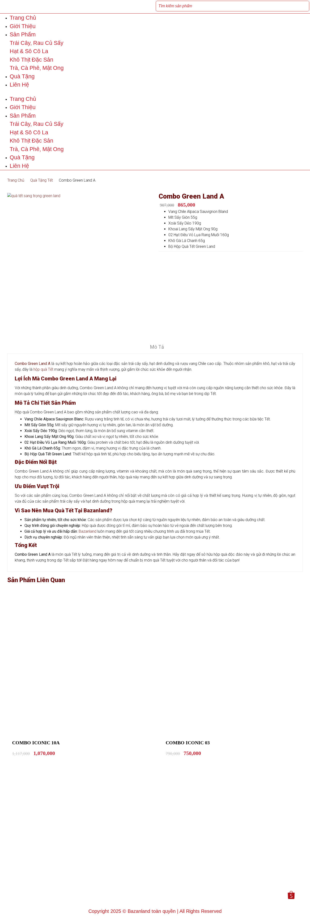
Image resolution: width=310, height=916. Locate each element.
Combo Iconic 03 (188, 742)
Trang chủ (23, 18)
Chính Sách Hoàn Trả (99, 861)
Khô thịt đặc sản (31, 59)
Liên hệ (19, 84)
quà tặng (22, 76)
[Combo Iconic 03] (237, 664)
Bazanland (87, 531)
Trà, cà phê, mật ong (37, 68)
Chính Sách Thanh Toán (101, 883)
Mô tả (157, 347)
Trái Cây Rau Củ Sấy (176, 861)
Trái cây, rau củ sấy (36, 43)
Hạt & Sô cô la (29, 51)
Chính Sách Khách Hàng (102, 869)
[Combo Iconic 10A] (83, 664)
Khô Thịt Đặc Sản (173, 878)
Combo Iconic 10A (36, 742)
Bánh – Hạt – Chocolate (179, 870)
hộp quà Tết (43, 369)
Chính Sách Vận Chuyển (102, 890)
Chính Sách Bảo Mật (98, 876)
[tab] (157, 347)
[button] (155, 92)
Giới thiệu (23, 26)
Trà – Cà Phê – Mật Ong (179, 887)
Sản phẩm (23, 34)
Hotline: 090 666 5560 (24, 885)
